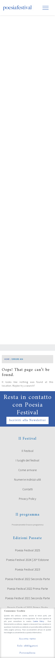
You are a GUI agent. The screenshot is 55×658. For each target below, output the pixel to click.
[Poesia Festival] (17, 7)
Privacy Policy (27, 499)
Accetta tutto (27, 639)
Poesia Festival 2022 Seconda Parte (27, 579)
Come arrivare (27, 470)
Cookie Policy (39, 621)
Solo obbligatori (27, 646)
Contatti (27, 489)
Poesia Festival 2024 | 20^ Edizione (27, 560)
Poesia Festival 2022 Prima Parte (27, 588)
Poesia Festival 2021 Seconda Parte (27, 598)
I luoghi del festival (27, 460)
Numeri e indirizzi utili (27, 479)
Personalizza (27, 653)
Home (7, 359)
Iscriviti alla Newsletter (27, 420)
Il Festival (27, 451)
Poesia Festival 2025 (27, 550)
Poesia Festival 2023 (27, 569)
